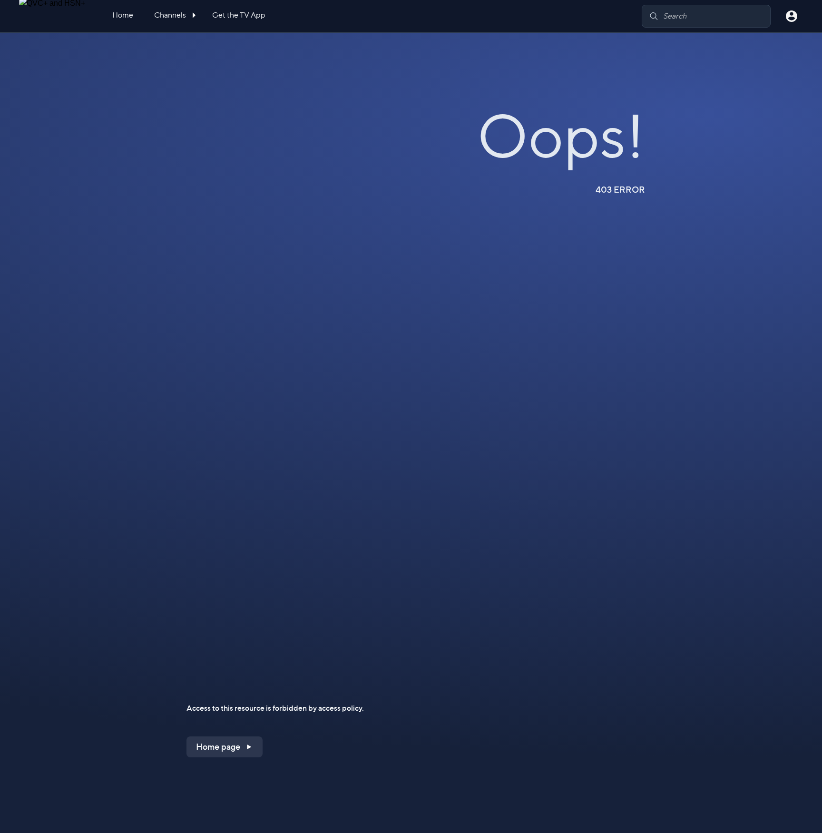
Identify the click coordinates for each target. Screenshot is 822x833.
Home (122, 15)
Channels (170, 15)
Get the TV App (238, 15)
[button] (224, 746)
